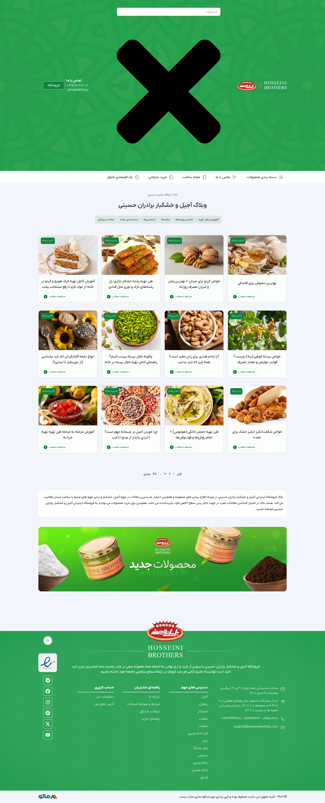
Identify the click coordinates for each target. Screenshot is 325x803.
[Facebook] (47, 691)
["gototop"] (47, 640)
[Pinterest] (47, 713)
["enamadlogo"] (47, 662)
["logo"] (262, 85)
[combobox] (169, 12)
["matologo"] (47, 796)
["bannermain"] (162, 559)
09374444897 (77, 90)
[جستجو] (218, 5)
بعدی (147, 474)
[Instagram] (47, 702)
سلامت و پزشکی (106, 219)
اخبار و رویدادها (184, 219)
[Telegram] (47, 680)
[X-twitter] (47, 723)
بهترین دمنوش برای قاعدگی (257, 283)
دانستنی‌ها (150, 219)
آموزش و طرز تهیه (208, 219)
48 (155, 474)
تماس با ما (74, 80)
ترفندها (165, 219)
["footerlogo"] (165, 631)
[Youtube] (47, 734)
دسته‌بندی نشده (129, 219)
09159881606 (77, 85)
